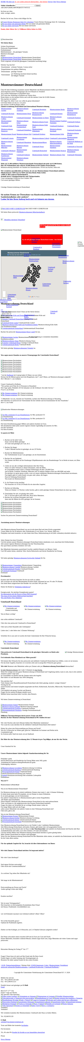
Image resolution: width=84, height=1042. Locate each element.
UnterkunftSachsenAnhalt (51, 269)
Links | (46, 965)
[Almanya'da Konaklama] (58, 1002)
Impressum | (40, 965)
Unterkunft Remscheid (39, 151)
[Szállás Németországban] (64, 996)
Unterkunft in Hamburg (37, 248)
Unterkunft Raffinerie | (51, 967)
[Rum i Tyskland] (38, 1004)
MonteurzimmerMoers (39, 142)
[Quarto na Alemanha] (24, 1004)
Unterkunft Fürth (6, 126)
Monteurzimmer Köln (57, 134)
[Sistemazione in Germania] (45, 996)
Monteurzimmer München (6, 146)
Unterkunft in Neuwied (74, 146)
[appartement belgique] (73, 1002)
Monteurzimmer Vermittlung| (58, 965)
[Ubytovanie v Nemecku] (67, 998)
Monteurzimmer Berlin (57, 109)
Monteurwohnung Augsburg (22, 109)
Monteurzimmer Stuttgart (40, 155)
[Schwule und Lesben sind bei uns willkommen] (62, 1000)
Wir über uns (10, 2)
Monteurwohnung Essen (40, 122)
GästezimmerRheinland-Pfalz (12, 296)
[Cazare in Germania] (38, 1000)
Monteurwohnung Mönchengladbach (56, 142)
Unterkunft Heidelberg (24, 130)
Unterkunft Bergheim (39, 109)
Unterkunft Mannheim (24, 142)
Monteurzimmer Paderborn (22, 150)
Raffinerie (10, 375)
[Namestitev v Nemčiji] (24, 1000)
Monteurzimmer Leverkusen (22, 138)
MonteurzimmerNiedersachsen (34, 260)
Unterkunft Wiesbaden (74, 155)
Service (50, 2)
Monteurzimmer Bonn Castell (25, 332)
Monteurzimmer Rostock (58, 151)
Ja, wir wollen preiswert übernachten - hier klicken (31, 2)
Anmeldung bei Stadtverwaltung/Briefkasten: (15, 762)
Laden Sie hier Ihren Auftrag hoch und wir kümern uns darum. (27, 199)
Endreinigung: (5, 764)
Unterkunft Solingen (23, 155)
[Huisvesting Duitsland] (9, 1002)
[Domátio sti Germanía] (52, 1004)
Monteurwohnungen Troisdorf (23, 348)
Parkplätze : (4, 759)
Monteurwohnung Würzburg (22, 159)
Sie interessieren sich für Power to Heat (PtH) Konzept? (19, 594)
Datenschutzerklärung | (13, 965)
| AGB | (3, 965)
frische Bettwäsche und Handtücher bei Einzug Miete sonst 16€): (22, 760)
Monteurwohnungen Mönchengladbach (32, 212)
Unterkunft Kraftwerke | (36, 967)
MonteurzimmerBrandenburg (63, 256)
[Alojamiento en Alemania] (27, 996)
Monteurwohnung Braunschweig (38, 113)
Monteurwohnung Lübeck (40, 138)
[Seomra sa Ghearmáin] (21, 1006)
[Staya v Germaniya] (47, 1006)
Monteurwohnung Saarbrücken (7, 155)
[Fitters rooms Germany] (9, 996)
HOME (3, 2)
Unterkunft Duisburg (74, 118)
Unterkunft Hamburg (57, 126)
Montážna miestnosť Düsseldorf (14, 220)
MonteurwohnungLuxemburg (6, 301)
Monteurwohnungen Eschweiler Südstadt (27, 558)
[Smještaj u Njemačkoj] (10, 1000)
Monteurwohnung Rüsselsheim (73, 150)
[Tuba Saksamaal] (7, 1006)
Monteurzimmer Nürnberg (55, 146)
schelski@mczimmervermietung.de (12, 1022)
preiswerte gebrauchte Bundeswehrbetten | (14, 967)
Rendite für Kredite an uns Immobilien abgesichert (28, 1032)
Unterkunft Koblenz (38, 134)
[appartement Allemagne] (25, 1002)
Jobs (54, 2)
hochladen (24, 1025)
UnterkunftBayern (53, 312)
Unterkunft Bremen (56, 114)
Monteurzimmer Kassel (8, 134)
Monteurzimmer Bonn (24, 114)
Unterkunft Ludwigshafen (58, 138)
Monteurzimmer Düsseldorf (6, 122)
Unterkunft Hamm (73, 126)
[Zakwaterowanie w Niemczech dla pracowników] (17, 998)
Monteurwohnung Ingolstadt (56, 130)
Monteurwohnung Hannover (7, 130)
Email (3, 987)
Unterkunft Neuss (38, 146)
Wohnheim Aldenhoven (22, 587)
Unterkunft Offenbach (8, 151)
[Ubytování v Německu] (43, 998)
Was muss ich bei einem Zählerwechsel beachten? (17, 596)
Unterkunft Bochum (7, 114)
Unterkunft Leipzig (7, 138)
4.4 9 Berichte (4, 311)
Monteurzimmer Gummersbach (22, 126)
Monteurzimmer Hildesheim (37, 130)
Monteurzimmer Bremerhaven (72, 113)
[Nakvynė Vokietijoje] (43, 1002)
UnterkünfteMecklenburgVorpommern (56, 245)
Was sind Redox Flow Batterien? (11, 598)
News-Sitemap (61, 2)
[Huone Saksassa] (67, 1004)
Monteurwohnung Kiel (24, 134)
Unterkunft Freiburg (73, 122)
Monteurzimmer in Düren (40, 118)
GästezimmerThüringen (46, 284)
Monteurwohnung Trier (57, 155)
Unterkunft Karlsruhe (74, 130)
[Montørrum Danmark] (8, 1004)
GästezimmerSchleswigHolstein (36, 240)
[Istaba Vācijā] (35, 1006)
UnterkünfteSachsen (67, 282)
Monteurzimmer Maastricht (72, 138)
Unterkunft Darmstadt (24, 118)
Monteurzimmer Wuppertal (6, 159)
